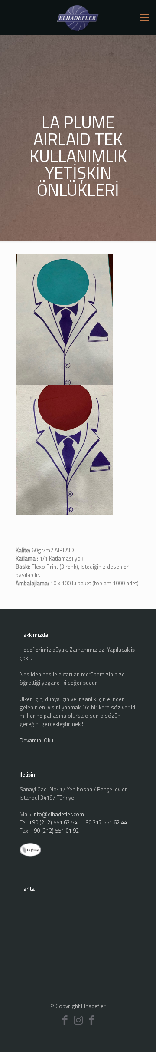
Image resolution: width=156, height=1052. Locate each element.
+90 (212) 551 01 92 (55, 830)
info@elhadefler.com (58, 814)
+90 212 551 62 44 (104, 822)
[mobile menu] (144, 17)
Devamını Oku (36, 740)
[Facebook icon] (64, 1020)
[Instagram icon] (78, 1020)
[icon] (91, 1020)
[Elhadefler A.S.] (78, 17)
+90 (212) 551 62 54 (53, 822)
